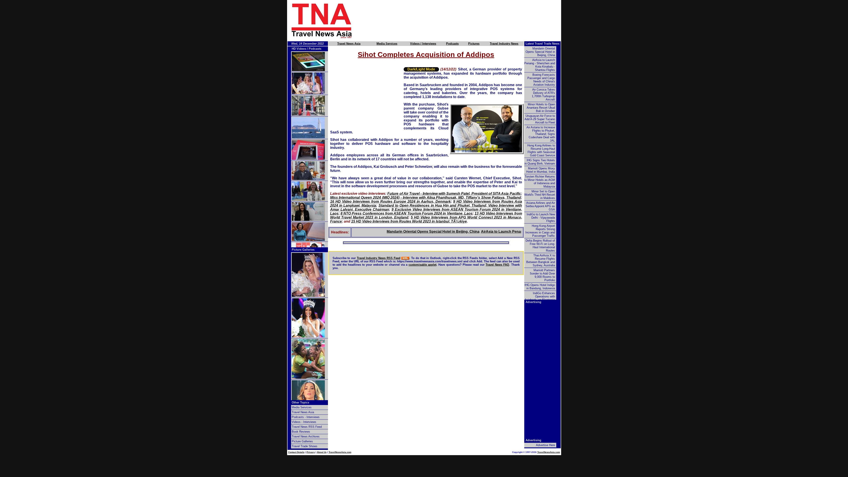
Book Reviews (301, 431)
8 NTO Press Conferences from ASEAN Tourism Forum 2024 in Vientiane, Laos (407, 213)
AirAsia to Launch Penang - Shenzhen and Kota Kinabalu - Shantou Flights (539, 65)
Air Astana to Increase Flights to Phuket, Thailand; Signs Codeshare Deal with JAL (540, 134)
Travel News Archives (306, 436)
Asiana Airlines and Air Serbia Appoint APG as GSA (540, 206)
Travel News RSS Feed (307, 426)
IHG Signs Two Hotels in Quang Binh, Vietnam (539, 162)
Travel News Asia (348, 43)
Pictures (473, 43)
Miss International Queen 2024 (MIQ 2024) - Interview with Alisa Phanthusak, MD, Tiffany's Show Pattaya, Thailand (425, 197)
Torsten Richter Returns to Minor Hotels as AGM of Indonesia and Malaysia (539, 181)
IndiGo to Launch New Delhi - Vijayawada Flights (541, 218)
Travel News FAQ (497, 264)
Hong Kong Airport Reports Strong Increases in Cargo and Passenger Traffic (540, 230)
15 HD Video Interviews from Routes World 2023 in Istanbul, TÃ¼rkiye (409, 221)
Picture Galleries (303, 249)
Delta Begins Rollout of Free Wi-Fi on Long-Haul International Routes (540, 245)
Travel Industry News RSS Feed (378, 258)
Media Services (387, 43)
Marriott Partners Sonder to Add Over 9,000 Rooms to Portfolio (542, 275)
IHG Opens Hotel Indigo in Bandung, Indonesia (539, 286)
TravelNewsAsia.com (340, 452)
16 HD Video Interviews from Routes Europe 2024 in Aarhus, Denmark (390, 201)
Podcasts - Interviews (306, 417)
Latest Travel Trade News (542, 43)
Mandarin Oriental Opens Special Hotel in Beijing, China (414, 231)
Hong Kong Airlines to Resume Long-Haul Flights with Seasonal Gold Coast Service (541, 150)
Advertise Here (545, 445)
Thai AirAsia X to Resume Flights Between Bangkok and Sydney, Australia (540, 260)
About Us (322, 452)
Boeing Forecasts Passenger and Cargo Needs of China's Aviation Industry (541, 79)
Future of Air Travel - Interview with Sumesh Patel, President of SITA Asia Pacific (454, 193)
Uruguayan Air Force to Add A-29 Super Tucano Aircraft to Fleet (539, 119)
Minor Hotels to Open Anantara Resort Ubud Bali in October (541, 108)
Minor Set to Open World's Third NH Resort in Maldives (539, 195)
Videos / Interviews (423, 43)
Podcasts (452, 43)
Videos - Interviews (304, 422)
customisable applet (422, 264)
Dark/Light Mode (421, 69)
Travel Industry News (504, 43)
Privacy (311, 452)
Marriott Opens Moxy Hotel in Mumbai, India (540, 170)
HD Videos (299, 48)
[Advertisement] (464, 20)
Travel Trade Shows (304, 446)
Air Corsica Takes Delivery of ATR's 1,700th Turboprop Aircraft (543, 94)
